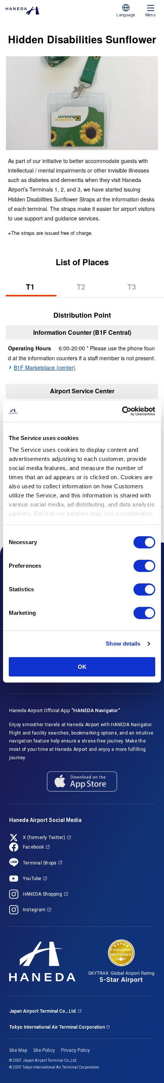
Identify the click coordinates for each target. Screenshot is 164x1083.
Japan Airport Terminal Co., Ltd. (43, 1011)
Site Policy (44, 1050)
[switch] (144, 566)
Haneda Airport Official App (64, 710)
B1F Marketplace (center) (45, 367)
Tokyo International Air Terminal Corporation (57, 1027)
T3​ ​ (142, 289)
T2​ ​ (92, 289)
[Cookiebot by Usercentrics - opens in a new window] (121, 411)
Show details (123, 643)
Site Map (18, 1050)
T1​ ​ (41, 289)
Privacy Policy (75, 1050)
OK (82, 666)
